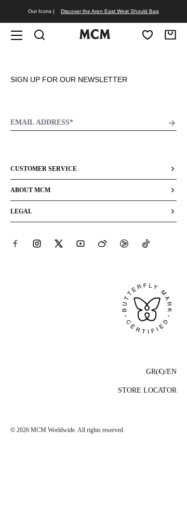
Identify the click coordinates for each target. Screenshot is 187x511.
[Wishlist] (147, 35)
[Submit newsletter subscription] (172, 123)
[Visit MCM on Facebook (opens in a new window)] (15, 243)
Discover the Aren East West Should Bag (110, 11)
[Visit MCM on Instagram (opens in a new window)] (37, 243)
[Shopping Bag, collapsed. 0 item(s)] (170, 35)
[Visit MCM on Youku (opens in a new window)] (124, 243)
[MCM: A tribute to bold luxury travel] (94, 37)
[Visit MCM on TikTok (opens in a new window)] (146, 243)
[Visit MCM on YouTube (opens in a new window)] (80, 243)
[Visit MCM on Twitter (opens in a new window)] (58, 243)
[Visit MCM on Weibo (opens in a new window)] (102, 243)
